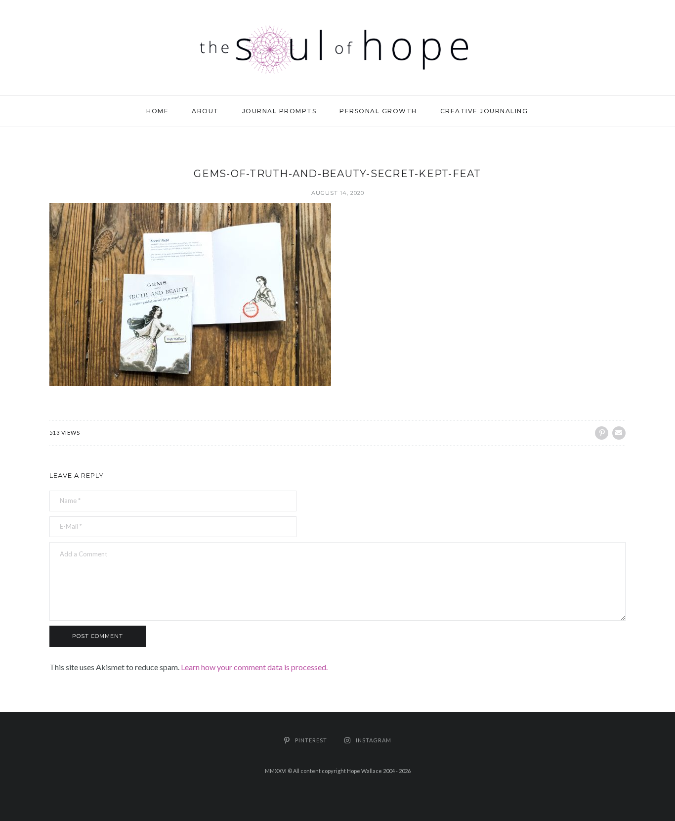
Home (157, 111)
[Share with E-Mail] (619, 433)
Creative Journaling (484, 111)
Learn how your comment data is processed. (254, 667)
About (205, 111)
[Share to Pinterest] (601, 433)
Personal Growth (378, 111)
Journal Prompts (279, 111)
